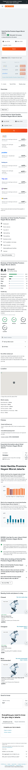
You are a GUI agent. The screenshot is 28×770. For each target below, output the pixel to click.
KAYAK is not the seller (7, 751)
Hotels (9, 764)
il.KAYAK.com (3, 764)
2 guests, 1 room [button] (7, 45)
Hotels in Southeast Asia (9, 765)
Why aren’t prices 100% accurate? (10, 756)
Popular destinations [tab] (20, 721)
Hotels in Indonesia (22, 764)
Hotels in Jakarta (7, 732)
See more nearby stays (22, 597)
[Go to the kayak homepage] (9, 6)
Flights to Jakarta (7, 730)
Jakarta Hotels (19, 765)
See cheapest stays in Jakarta (22, 627)
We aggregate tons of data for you (10, 754)
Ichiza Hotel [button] (4, 646)
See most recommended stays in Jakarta (21, 659)
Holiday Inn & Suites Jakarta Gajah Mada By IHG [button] (12, 677)
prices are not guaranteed (7, 747)
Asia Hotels (14, 764)
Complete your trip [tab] (7, 721)
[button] (26, 2)
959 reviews (19, 35)
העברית (17, 2)
